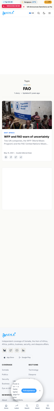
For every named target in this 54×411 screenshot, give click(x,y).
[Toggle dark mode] (44, 13)
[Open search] (38, 13)
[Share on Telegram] (21, 157)
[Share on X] (16, 157)
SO (31, 13)
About (4, 400)
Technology (33, 370)
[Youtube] (16, 350)
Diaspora (32, 374)
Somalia (5, 370)
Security (5, 379)
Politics (5, 374)
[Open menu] (49, 13)
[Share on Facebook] (11, 157)
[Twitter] (10, 350)
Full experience (29, 391)
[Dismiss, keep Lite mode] (40, 391)
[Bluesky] (4, 350)
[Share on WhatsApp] (6, 157)
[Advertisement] (27, 46)
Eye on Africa (7, 388)
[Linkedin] (23, 350)
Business (5, 384)
